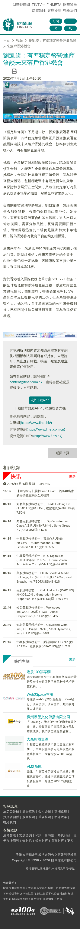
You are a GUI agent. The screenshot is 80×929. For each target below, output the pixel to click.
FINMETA (54, 5)
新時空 (49, 835)
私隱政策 (60, 817)
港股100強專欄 (39, 672)
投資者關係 (11, 817)
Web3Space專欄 (40, 694)
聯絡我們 (70, 10)
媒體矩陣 (39, 10)
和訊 (38, 835)
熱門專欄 (21, 661)
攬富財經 (57, 840)
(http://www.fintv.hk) (47, 436)
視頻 (19, 40)
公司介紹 (44, 811)
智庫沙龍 (54, 10)
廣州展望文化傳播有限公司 (48, 717)
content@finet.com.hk (26, 382)
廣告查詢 (28, 811)
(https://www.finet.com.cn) (46, 429)
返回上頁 (62, 453)
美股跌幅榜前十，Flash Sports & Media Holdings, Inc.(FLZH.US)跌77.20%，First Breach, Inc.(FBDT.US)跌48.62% (44, 577)
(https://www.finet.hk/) (36, 423)
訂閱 (56, 21)
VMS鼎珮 (34, 767)
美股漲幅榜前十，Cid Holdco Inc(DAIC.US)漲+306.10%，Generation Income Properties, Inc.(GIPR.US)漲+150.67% (45, 594)
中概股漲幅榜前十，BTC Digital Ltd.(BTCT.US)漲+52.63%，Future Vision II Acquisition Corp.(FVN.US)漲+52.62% (42, 560)
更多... (72, 840)
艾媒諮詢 (25, 835)
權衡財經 (41, 840)
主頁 (6, 40)
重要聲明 (44, 817)
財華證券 (70, 5)
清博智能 (9, 835)
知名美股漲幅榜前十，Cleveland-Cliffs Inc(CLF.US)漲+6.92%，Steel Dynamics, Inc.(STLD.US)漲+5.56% (43, 629)
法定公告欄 (11, 811)
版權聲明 (28, 817)
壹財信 (27, 840)
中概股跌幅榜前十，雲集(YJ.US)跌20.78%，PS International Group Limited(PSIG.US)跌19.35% (39, 543)
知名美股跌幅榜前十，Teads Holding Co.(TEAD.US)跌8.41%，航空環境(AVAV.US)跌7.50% (45, 508)
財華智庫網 (21, 5)
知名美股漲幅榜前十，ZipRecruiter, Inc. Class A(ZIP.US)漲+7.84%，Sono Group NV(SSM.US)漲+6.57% (43, 525)
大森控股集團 (37, 739)
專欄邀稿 (60, 811)
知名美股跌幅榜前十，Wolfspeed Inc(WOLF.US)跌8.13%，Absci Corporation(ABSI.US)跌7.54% (38, 612)
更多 (72, 476)
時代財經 (64, 835)
